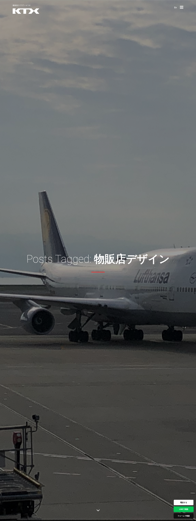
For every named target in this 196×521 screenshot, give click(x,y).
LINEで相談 (183, 509)
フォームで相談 (184, 516)
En (175, 7)
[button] (181, 7)
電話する (183, 502)
